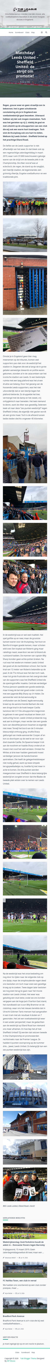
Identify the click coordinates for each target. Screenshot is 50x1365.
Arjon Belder (8, 1293)
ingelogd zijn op (15, 1344)
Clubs (27, 32)
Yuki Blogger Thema (28, 1358)
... (43, 1252)
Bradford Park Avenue (13, 1316)
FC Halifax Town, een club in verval (19, 1280)
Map (33, 32)
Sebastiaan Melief (10, 1258)
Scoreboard (19, 32)
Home (11, 32)
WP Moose (11, 1361)
